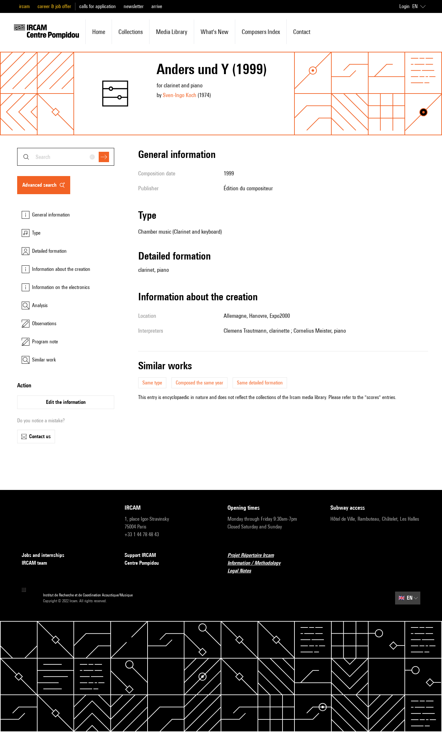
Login (404, 6)
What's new (214, 31)
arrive (156, 6)
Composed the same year (199, 383)
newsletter (134, 6)
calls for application (97, 6)
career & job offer (54, 6)
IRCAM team (34, 563)
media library (171, 31)
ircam (24, 6)
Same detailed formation (260, 383)
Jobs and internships (43, 555)
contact (301, 31)
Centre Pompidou (142, 563)
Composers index (261, 31)
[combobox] (65, 157)
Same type (152, 383)
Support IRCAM (140, 555)
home (98, 31)
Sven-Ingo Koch (179, 95)
